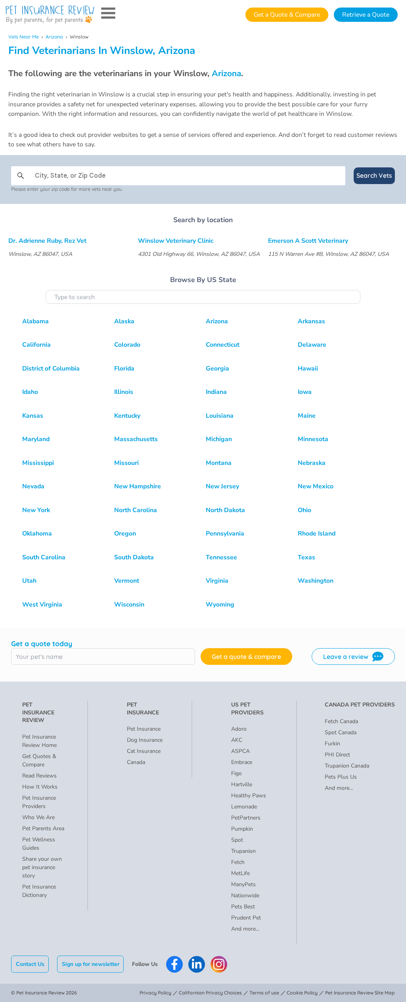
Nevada (33, 486)
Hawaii (308, 368)
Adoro (239, 729)
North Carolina (135, 510)
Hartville (241, 784)
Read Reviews (39, 775)
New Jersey (222, 486)
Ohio (304, 510)
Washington (315, 580)
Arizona (54, 37)
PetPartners (245, 818)
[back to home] (50, 15)
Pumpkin (242, 829)
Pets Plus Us (341, 777)
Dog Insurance (145, 740)
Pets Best (243, 906)
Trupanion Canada (347, 766)
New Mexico (315, 486)
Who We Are (38, 817)
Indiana (216, 392)
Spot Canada (340, 732)
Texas (306, 557)
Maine (307, 415)
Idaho (30, 392)
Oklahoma (37, 533)
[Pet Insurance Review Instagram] (219, 964)
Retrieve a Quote (365, 14)
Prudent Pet (246, 917)
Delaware (312, 344)
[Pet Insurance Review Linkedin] (196, 964)
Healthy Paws (248, 795)
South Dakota (134, 557)
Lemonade (244, 806)
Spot (237, 840)
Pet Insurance (144, 729)
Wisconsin (129, 604)
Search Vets (374, 175)
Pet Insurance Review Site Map (360, 993)
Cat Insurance (144, 751)
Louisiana (220, 415)
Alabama (35, 321)
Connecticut (222, 344)
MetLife (240, 873)
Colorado (127, 344)
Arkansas (311, 321)
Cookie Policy (302, 993)
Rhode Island (316, 533)
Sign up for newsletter (90, 964)
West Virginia (42, 604)
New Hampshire (137, 486)
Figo (236, 773)
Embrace (241, 762)
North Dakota (225, 510)
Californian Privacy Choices (210, 993)
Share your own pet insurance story (42, 867)
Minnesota (313, 439)
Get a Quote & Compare (287, 14)
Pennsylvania (225, 533)
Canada (136, 762)
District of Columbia (51, 368)
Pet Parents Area (43, 828)
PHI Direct (337, 754)
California (36, 344)
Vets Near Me (23, 37)
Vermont (126, 580)
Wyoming (220, 604)
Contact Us (30, 964)
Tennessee (221, 557)
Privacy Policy (155, 993)
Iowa (305, 392)
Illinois (123, 392)
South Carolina (43, 557)
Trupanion (243, 851)
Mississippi (38, 463)
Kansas (32, 415)
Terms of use (264, 993)
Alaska (124, 321)
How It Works (39, 787)
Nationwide (245, 895)
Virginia (217, 580)
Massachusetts (136, 439)
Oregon (125, 533)
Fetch (238, 862)
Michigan (219, 439)
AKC (236, 740)
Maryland (36, 439)
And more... (245, 929)
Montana (219, 463)
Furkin (332, 743)
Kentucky (127, 415)
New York (36, 510)
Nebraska (312, 463)
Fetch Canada (341, 721)
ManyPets (243, 884)
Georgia (217, 368)
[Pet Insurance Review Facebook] (174, 964)
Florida (124, 368)
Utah (29, 580)
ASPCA (240, 751)
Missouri (126, 463)
